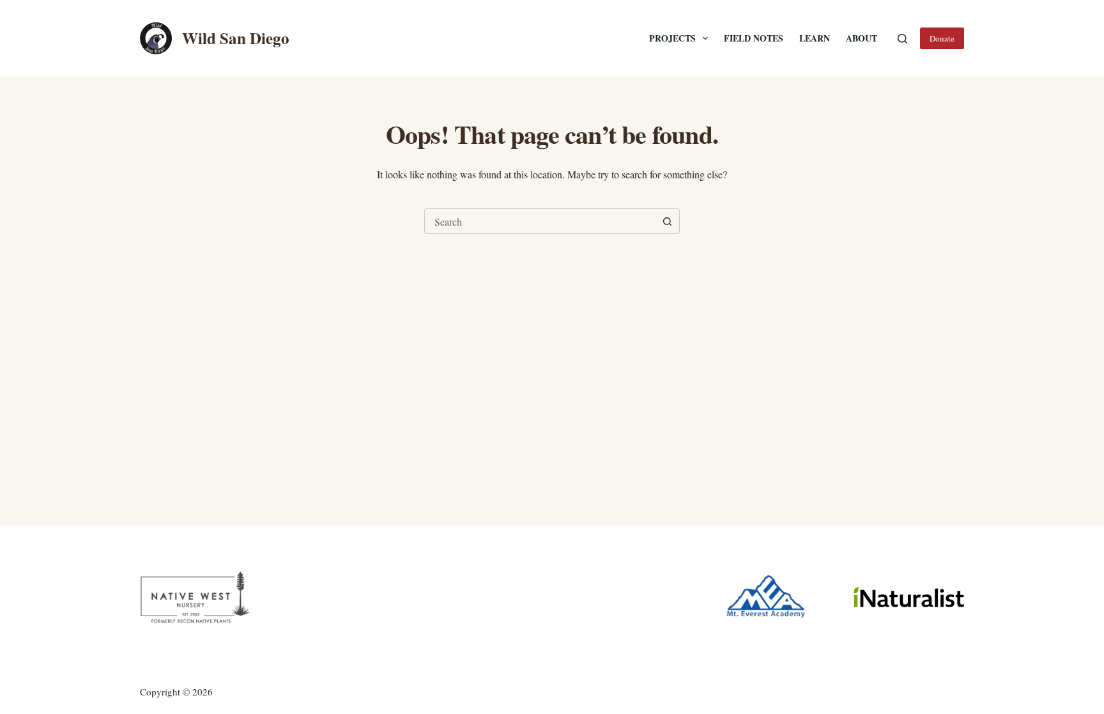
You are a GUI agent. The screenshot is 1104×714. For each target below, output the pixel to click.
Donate (942, 38)
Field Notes (753, 38)
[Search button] (667, 221)
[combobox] (540, 221)
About (861, 38)
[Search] (902, 38)
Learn (814, 38)
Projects (672, 38)
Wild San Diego (235, 38)
